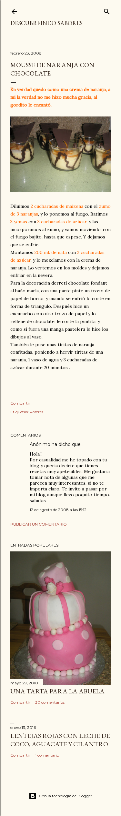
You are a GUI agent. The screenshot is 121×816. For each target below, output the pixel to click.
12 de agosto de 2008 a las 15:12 (58, 509)
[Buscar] (107, 10)
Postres (36, 411)
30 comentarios (50, 702)
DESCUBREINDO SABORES (46, 23)
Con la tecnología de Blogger (65, 795)
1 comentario (47, 755)
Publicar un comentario (38, 524)
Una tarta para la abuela (57, 691)
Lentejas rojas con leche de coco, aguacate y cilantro (60, 739)
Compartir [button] (20, 403)
